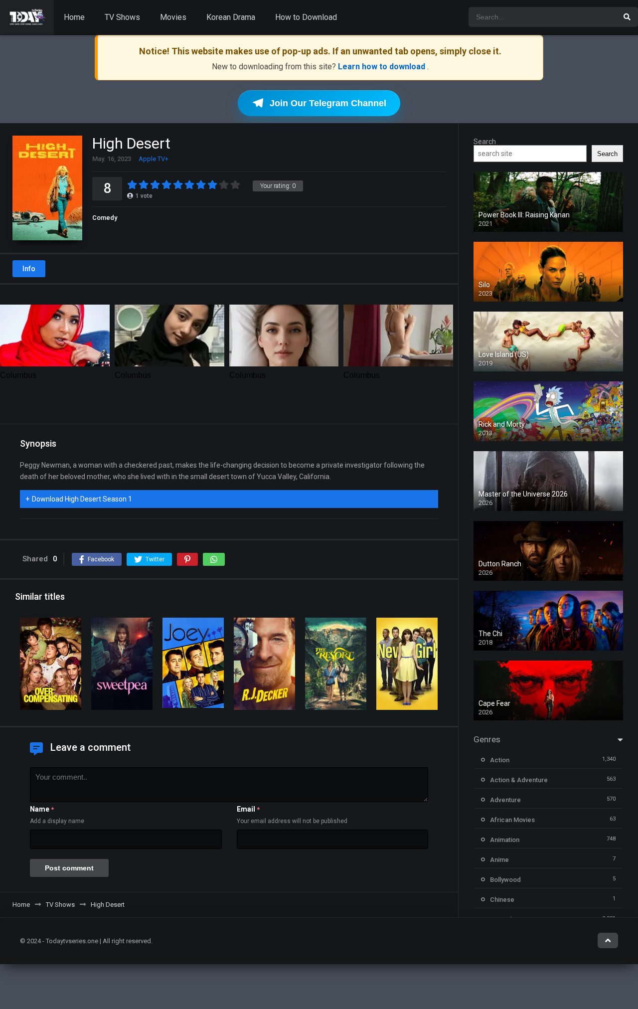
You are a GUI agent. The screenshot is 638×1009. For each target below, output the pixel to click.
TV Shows (122, 17)
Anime (499, 859)
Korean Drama (230, 17)
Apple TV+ (153, 159)
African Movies (512, 820)
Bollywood (505, 879)
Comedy (104, 217)
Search (485, 142)
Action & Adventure (519, 780)
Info (28, 269)
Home (74, 17)
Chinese (502, 899)
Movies (173, 17)
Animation (504, 839)
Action (499, 760)
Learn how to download (382, 66)
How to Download (306, 17)
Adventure (505, 800)
